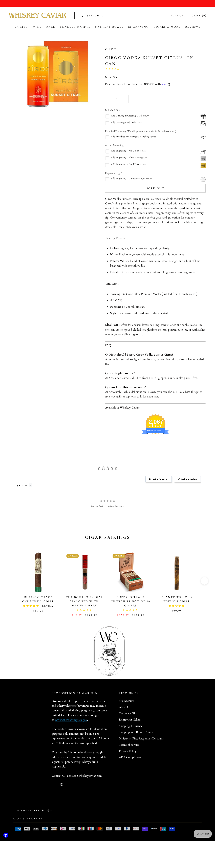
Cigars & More (167, 26)
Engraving (138, 26)
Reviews (192, 26)
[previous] (10, 581)
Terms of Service (129, 745)
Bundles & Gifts (75, 26)
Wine (37, 26)
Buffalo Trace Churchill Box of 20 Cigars (130, 601)
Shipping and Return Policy (136, 732)
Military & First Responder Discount (141, 738)
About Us (125, 707)
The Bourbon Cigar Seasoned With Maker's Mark (84, 601)
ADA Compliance (130, 757)
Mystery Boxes (109, 26)
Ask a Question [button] (160, 479)
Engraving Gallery (130, 720)
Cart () (199, 15)
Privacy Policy (127, 751)
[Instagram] (61, 784)
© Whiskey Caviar (28, 818)
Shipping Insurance (131, 726)
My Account (126, 701)
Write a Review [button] (189, 479)
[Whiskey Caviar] (37, 15)
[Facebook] (53, 784)
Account (178, 15)
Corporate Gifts (128, 713)
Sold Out (155, 188)
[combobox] (124, 15)
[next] (204, 581)
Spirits (21, 26)
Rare (50, 26)
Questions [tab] (21, 485)
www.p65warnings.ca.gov (71, 720)
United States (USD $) (31, 810)
